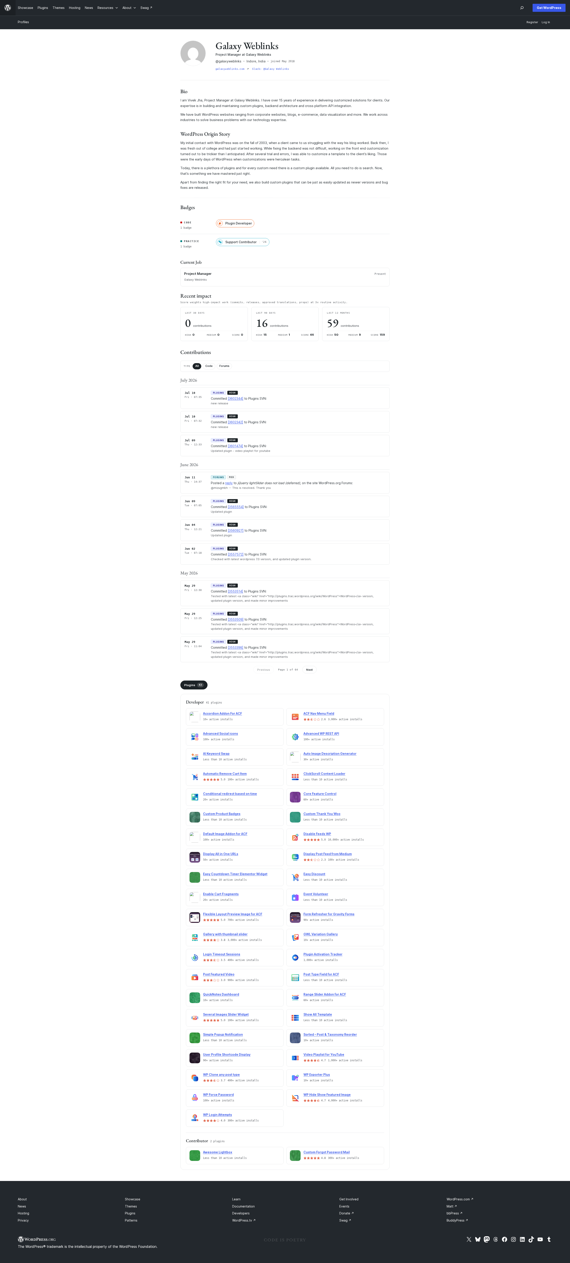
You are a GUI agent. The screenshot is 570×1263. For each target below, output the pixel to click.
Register (532, 22)
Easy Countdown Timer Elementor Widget (235, 874)
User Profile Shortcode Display (226, 1054)
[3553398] (235, 647)
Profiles (23, 22)
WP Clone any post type (221, 1074)
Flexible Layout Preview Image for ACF (232, 914)
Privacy (23, 1220)
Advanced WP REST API (321, 733)
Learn (236, 1199)
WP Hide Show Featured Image (327, 1094)
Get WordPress (549, 8)
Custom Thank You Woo (321, 814)
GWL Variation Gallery (320, 934)
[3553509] (236, 619)
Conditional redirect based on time (230, 794)
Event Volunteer (315, 894)
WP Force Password (218, 1094)
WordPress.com (460, 1199)
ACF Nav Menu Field (318, 713)
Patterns (131, 1220)
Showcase (132, 1199)
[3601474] (235, 446)
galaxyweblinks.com (231, 69)
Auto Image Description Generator (329, 753)
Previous (263, 669)
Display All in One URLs (220, 854)
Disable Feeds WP (317, 834)
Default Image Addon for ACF (225, 834)
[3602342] (235, 422)
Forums (224, 366)
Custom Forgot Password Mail (326, 1152)
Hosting (23, 1213)
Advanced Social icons (220, 733)
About (22, 1199)
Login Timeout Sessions (221, 954)
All (197, 366)
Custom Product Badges (221, 814)
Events (344, 1206)
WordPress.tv (244, 1220)
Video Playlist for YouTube (323, 1054)
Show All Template (317, 1014)
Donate (346, 1213)
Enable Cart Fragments (221, 894)
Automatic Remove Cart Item (225, 773)
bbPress (455, 1213)
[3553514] (235, 591)
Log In (546, 22)
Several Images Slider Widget (226, 1014)
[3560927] (236, 530)
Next (309, 669)
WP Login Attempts (217, 1115)
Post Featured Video (218, 974)
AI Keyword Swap (216, 753)
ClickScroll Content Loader (324, 773)
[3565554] (236, 507)
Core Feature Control (319, 794)
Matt (452, 1206)
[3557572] (236, 554)
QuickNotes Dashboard (221, 994)
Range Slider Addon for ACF (324, 994)
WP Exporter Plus (316, 1074)
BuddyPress (457, 1220)
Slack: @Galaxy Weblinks (270, 69)
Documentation (243, 1206)
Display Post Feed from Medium (327, 854)
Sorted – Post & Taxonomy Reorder (330, 1034)
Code (209, 366)
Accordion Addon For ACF (222, 713)
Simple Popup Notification (223, 1034)
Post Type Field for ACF (321, 974)
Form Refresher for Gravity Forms (328, 914)
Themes (131, 1206)
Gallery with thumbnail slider (225, 934)
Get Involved (348, 1199)
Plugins (193, 685)
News (22, 1206)
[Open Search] (522, 8)
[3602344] (235, 398)
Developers (241, 1213)
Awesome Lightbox (217, 1152)
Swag (345, 1220)
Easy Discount (314, 874)
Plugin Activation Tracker (322, 954)
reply (229, 483)
